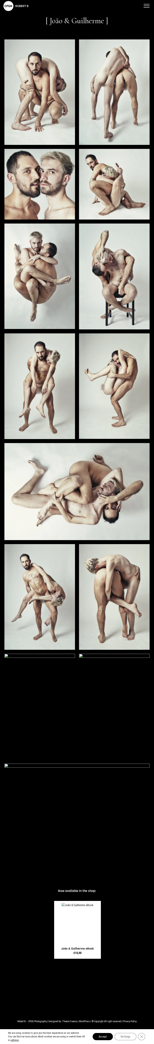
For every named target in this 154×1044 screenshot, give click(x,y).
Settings (125, 1036)
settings (14, 1040)
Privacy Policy (130, 1021)
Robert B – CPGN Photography (32, 1021)
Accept (103, 1036)
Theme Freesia (69, 1021)
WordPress (84, 1021)
